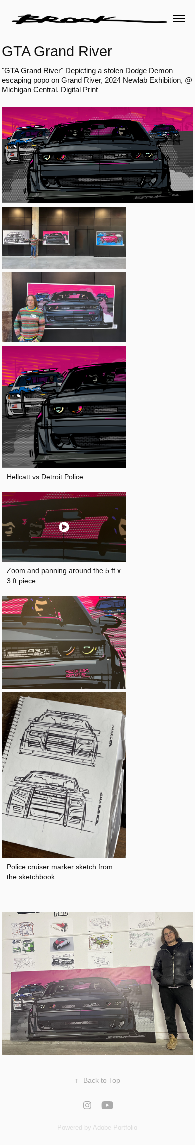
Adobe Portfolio (115, 1127)
